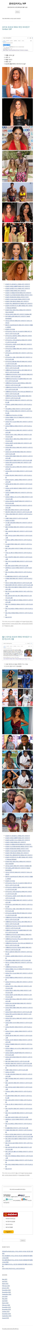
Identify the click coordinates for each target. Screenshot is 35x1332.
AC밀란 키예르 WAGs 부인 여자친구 (15, 290)
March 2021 (5, 1283)
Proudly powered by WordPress (10, 1328)
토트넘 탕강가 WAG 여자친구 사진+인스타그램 (18, 460)
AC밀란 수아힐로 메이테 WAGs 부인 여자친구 (18, 293)
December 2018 (6, 1313)
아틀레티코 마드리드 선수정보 (13, 415)
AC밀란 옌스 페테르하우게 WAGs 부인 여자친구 (18, 303)
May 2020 (4, 1298)
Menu (17, 11)
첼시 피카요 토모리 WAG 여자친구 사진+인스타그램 (17, 638)
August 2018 (5, 1318)
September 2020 (6, 1294)
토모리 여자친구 (6, 623)
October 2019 (5, 1311)
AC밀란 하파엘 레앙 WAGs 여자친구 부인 (17, 297)
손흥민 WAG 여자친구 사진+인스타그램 (16, 518)
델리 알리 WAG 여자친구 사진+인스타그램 (17, 510)
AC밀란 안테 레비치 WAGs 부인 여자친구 (17, 301)
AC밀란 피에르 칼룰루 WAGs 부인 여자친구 (17, 286)
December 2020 (6, 1290)
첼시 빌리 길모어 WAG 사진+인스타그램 (16, 565)
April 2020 (4, 1301)
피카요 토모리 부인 (16, 623)
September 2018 (6, 1316)
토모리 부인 (29, 621)
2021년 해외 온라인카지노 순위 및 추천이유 (13, 1268)
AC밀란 (17, 621)
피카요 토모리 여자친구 (11, 1175)
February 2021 (6, 1286)
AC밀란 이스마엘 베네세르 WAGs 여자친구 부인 (18, 295)
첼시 (17, 1173)
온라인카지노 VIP (17, 3)
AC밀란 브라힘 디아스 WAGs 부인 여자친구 (17, 288)
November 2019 (6, 1309)
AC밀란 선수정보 (10, 329)
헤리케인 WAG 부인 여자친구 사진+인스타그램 (18, 512)
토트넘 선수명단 (10, 520)
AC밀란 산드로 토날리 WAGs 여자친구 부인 (17, 299)
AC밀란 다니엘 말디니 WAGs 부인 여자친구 (17, 284)
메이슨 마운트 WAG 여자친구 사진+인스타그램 (18, 583)
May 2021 (4, 1279)
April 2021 (4, 1281)
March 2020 (5, 1303)
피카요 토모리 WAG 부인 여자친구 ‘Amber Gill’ (16, 28)
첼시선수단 (8, 617)
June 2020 (4, 1296)
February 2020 (6, 1305)
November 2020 (6, 1292)
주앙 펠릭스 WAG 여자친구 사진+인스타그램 (18, 409)
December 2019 (6, 1307)
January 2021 (5, 1288)
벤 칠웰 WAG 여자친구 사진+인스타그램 (16, 576)
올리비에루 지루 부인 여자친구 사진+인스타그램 (19, 585)
